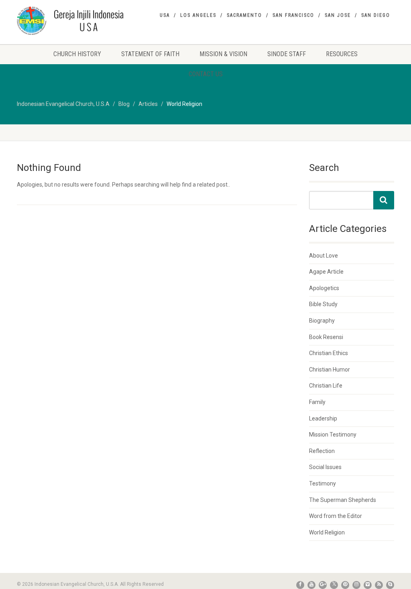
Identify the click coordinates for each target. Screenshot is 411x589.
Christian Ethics (328, 353)
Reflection (322, 451)
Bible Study (323, 304)
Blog (124, 104)
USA (165, 15)
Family (317, 402)
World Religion (327, 532)
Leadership (323, 418)
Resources (342, 54)
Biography (322, 320)
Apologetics (324, 288)
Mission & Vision (223, 54)
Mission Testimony (332, 434)
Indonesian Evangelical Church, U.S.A (63, 104)
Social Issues (325, 467)
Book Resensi (326, 337)
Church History (77, 54)
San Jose (338, 15)
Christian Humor (329, 369)
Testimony (322, 483)
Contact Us (206, 74)
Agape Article (326, 271)
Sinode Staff (286, 54)
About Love (323, 255)
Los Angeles (198, 15)
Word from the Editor (335, 516)
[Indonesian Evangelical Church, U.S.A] (75, 20)
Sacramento (244, 15)
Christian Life (325, 385)
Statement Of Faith (150, 54)
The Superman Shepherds (342, 500)
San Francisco (293, 15)
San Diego (375, 15)
